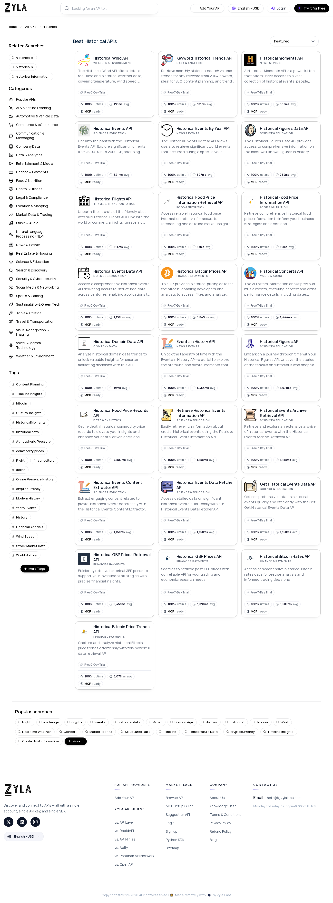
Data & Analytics (29, 155)
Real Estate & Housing (34, 253)
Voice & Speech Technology (28, 345)
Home (12, 26)
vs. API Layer (124, 822)
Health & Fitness (29, 189)
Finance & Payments (32, 172)
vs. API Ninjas (125, 839)
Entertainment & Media (34, 163)
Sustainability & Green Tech (38, 304)
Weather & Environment (35, 356)
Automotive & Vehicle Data (37, 116)
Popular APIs (26, 99)
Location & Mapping (32, 206)
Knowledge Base (223, 806)
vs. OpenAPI (124, 864)
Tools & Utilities (28, 313)
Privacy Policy (220, 822)
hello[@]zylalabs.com (284, 797)
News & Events (28, 244)
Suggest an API (178, 814)
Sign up (171, 831)
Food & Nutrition (29, 180)
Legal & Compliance (32, 197)
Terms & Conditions (226, 814)
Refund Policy (220, 831)
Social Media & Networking (37, 287)
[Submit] (66, 8)
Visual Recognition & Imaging (32, 332)
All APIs (30, 26)
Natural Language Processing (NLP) (30, 234)
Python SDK (175, 839)
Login (170, 822)
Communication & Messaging (30, 135)
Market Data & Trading (34, 214)
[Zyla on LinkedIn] (22, 822)
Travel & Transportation (35, 321)
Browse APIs (176, 797)
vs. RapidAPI (124, 830)
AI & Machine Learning (33, 107)
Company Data (28, 146)
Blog (213, 839)
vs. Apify (121, 847)
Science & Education (32, 261)
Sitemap (172, 848)
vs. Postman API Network (134, 855)
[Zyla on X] (8, 822)
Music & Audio (27, 223)
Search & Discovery (31, 270)
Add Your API (125, 797)
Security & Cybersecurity (36, 278)
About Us (217, 797)
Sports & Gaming (29, 295)
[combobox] (109, 8)
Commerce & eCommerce (37, 124)
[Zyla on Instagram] (35, 822)
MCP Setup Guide (180, 806)
